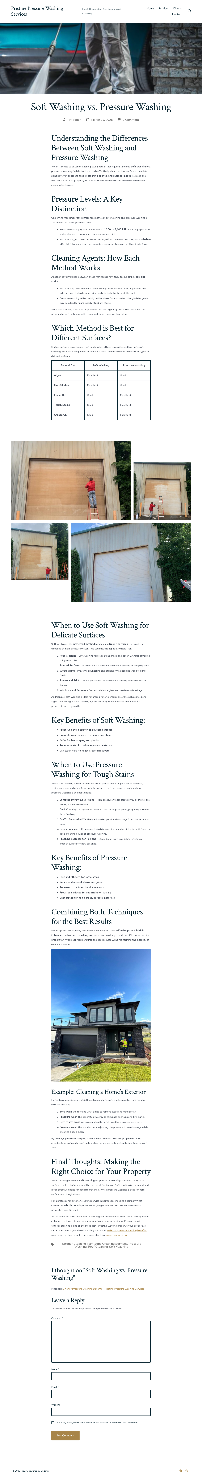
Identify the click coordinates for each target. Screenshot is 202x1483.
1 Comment (131, 120)
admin (77, 120)
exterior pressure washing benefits (127, 1230)
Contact (176, 14)
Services (163, 8)
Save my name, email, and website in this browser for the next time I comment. (97, 1422)
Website (55, 1404)
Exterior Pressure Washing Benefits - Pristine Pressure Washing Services (103, 1288)
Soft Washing (118, 1247)
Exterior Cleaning (74, 1244)
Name (55, 1369)
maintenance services (118, 1235)
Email (55, 1387)
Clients (177, 8)
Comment (57, 1318)
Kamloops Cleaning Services (107, 1244)
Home (150, 8)
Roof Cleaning (98, 1247)
